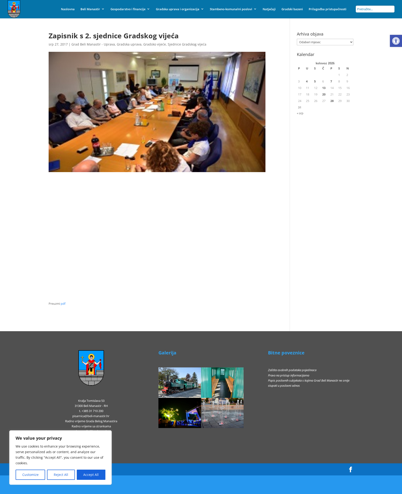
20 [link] (323, 94)
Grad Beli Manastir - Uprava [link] (93, 44)
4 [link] (307, 81)
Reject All (61, 474)
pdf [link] (63, 303)
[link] (396, 41)
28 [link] (332, 101)
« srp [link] (300, 113)
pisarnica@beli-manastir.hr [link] (90, 416)
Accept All (91, 474)
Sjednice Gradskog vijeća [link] (187, 44)
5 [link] (315, 81)
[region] (60, 457)
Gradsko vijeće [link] (154, 44)
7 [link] (331, 81)
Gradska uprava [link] (129, 44)
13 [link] (323, 88)
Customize (30, 474)
